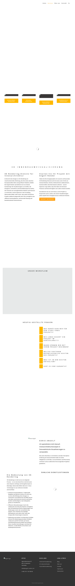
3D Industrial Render (44, 564)
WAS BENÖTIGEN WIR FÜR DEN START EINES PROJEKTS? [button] (55, 330)
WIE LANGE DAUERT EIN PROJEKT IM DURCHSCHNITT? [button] (54, 338)
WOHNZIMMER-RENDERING (11, 101)
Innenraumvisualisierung (45, 561)
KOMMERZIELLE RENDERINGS (63, 101)
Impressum (60, 569)
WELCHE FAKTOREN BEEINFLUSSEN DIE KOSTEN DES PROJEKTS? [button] (56, 353)
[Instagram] (41, 580)
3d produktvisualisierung (45, 566)
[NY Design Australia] (55, 246)
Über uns (59, 564)
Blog (58, 561)
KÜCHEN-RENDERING (28, 101)
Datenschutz (60, 571)
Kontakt (59, 566)
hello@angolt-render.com (28, 568)
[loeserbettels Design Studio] (36, 256)
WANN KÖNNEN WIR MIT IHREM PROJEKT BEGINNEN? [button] (56, 346)
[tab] (54, 330)
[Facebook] (33, 580)
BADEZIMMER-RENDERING (46, 102)
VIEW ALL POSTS (37, 546)
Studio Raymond (37, 409)
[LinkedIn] (36, 580)
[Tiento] (8, 256)
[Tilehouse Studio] (33, 246)
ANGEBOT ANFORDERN (37, 86)
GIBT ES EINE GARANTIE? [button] (55, 366)
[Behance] (38, 580)
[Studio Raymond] (11, 246)
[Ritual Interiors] (54, 256)
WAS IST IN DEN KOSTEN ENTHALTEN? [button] (55, 360)
